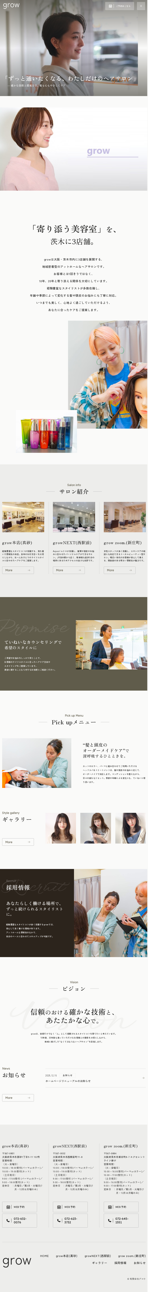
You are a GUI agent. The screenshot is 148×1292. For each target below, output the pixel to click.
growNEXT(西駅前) (98, 1256)
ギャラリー (99, 1263)
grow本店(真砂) (66, 1256)
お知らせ (140, 1263)
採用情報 (120, 1263)
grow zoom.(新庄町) (132, 1256)
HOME (44, 1256)
